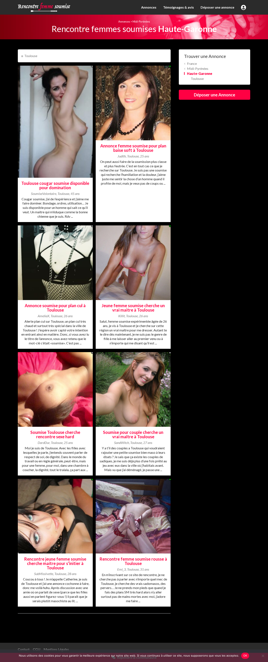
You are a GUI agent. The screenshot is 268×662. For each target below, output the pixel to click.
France (192, 63)
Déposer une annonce (217, 7)
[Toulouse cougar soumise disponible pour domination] (55, 121)
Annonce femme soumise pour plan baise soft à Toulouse (133, 148)
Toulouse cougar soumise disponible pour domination (55, 185)
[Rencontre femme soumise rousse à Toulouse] (133, 516)
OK (245, 655)
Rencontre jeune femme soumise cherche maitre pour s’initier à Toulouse (55, 563)
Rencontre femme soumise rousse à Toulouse (133, 561)
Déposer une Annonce (214, 94)
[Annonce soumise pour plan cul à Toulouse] (55, 262)
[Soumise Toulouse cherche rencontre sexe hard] (55, 389)
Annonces (148, 7)
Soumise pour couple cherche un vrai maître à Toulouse (133, 434)
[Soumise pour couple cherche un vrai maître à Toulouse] (133, 389)
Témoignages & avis (178, 7)
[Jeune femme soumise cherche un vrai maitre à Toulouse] (133, 262)
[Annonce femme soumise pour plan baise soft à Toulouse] (133, 102)
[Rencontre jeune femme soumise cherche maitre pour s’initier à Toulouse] (55, 516)
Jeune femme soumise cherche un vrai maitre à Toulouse (133, 307)
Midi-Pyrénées (141, 21)
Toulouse (30, 56)
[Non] (263, 656)
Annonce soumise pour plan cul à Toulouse (55, 307)
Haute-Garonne (199, 73)
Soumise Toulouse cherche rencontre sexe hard (55, 434)
